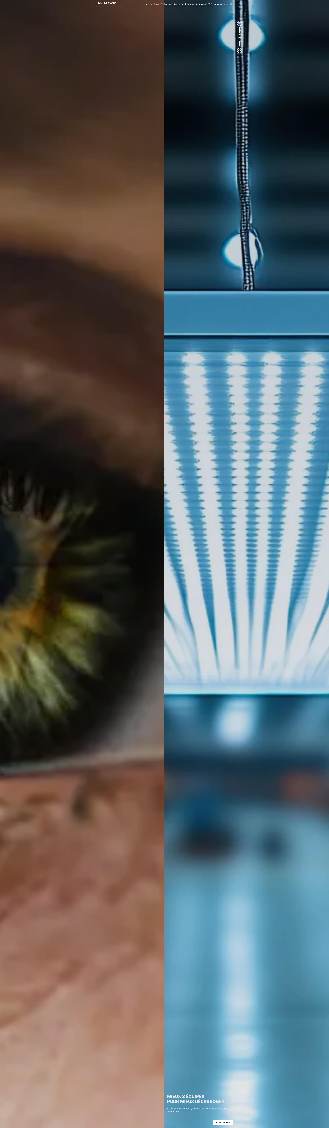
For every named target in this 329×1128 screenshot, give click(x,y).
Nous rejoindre (221, 4)
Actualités (201, 4)
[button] (231, 4)
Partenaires (166, 4)
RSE (210, 4)
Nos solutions (152, 4)
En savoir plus (223, 1122)
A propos (189, 4)
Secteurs (178, 4)
